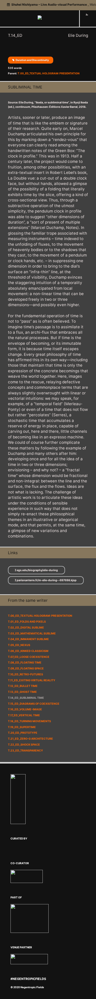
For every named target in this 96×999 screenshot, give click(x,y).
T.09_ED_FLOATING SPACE (26, 668)
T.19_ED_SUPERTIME (22, 727)
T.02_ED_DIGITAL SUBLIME (26, 627)
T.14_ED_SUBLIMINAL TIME (26, 698)
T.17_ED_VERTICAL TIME (24, 715)
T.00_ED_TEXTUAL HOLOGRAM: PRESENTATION (48, 73)
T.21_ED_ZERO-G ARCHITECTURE (30, 738)
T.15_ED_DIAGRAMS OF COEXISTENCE (33, 703)
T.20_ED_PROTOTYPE (22, 733)
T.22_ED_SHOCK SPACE (24, 744)
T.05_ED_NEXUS (19, 645)
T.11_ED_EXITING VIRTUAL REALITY (31, 680)
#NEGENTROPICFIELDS (28, 979)
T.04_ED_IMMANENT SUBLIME (28, 639)
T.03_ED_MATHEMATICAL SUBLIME (32, 633)
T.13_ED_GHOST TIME (22, 692)
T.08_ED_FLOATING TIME (24, 662)
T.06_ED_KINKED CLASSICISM (28, 651)
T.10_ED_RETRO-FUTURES (25, 674)
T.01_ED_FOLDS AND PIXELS (27, 621)
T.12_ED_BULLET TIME (23, 686)
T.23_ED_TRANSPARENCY (25, 750)
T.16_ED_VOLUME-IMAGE (25, 709)
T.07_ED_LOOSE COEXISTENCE (28, 657)
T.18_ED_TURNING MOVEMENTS (29, 721)
